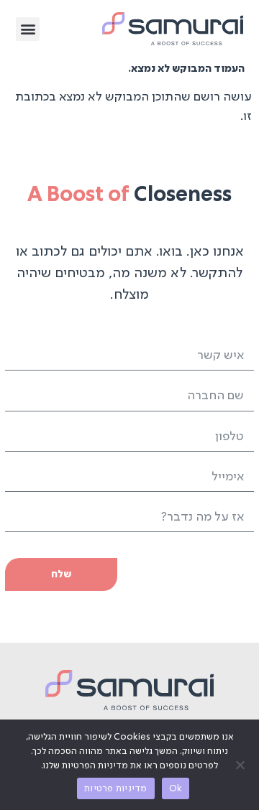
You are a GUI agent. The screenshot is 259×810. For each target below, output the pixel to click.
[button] (28, 29)
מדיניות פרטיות (115, 788)
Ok (176, 788)
